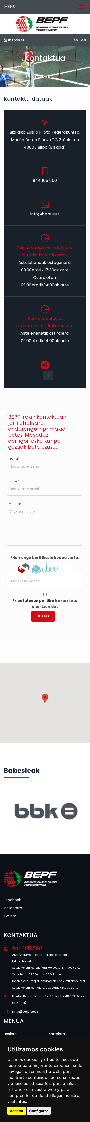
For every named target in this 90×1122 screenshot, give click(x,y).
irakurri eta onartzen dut (45, 603)
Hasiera (10, 1033)
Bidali (43, 616)
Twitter (10, 915)
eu (83, 40)
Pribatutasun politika (33, 600)
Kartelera (57, 1033)
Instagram (13, 907)
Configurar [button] (38, 1111)
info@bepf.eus (25, 1011)
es (76, 40)
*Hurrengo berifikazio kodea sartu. (45, 557)
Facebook (12, 899)
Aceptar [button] (17, 1111)
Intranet (16, 40)
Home (31, 76)
